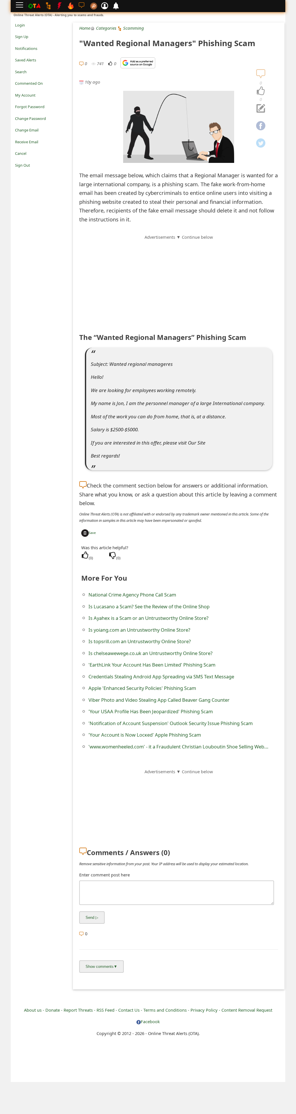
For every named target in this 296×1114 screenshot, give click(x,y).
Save (92, 532)
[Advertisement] (178, 280)
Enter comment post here (104, 875)
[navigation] (260, 91)
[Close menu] (18, 173)
